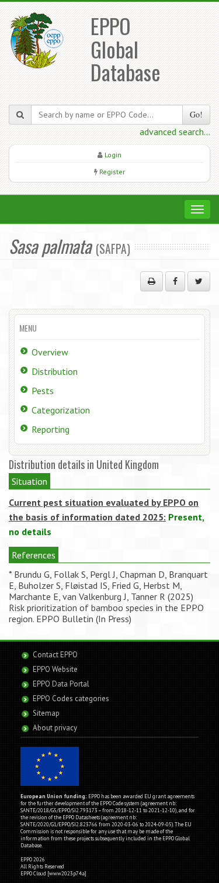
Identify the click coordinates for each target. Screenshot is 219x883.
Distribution (55, 371)
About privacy (55, 728)
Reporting (50, 429)
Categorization (61, 410)
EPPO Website (55, 669)
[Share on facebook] (175, 281)
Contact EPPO (55, 655)
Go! (196, 114)
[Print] (151, 281)
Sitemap (46, 713)
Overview (50, 352)
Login (113, 154)
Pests (43, 390)
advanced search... (175, 131)
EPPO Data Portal (61, 684)
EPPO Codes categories (71, 698)
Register (112, 171)
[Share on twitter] (198, 281)
